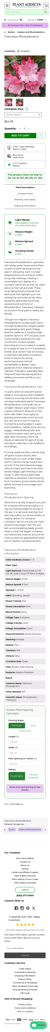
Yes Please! (25, 521)
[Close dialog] (45, 504)
